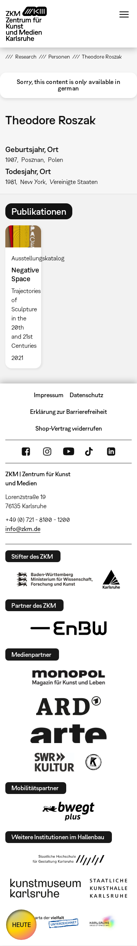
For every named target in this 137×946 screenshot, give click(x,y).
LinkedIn (111, 451)
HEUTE (21, 924)
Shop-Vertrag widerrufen (68, 428)
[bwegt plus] (68, 811)
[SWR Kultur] (54, 762)
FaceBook (25, 451)
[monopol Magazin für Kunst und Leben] (68, 677)
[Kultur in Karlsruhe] (92, 762)
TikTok (89, 451)
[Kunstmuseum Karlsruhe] (45, 888)
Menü (124, 14)
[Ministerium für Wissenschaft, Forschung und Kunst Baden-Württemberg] (55, 579)
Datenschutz (86, 394)
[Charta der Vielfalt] (49, 922)
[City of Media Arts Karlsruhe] (103, 922)
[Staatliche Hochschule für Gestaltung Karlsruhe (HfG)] (68, 860)
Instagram (47, 451)
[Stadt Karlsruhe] (111, 579)
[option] (26, 296)
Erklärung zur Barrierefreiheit (68, 411)
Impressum (49, 394)
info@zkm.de (22, 528)
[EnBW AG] (68, 628)
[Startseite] (32, 23)
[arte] (68, 733)
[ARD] (68, 705)
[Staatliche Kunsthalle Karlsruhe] (108, 888)
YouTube (68, 451)
